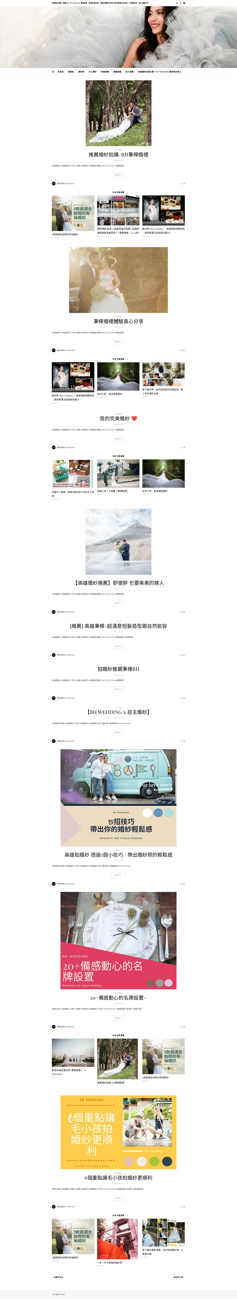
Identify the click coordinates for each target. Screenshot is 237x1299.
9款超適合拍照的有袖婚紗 (65, 234)
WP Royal (61, 1294)
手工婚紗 (93, 71)
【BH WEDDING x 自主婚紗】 (118, 712)
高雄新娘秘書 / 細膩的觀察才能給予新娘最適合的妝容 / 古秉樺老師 (113, 3)
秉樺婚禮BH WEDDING (66, 183)
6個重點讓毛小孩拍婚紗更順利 (118, 1177)
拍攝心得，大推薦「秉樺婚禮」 (113, 491)
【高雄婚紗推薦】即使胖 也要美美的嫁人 (118, 582)
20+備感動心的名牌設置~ (118, 997)
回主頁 (61, 71)
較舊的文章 (58, 1277)
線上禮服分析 (144, 3)
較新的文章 (179, 1277)
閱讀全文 (118, 175)
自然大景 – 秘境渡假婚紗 (109, 393)
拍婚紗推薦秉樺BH (119, 668)
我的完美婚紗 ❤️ (118, 418)
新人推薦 (130, 71)
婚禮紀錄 (117, 71)
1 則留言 (181, 350)
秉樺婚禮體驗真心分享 (119, 321)
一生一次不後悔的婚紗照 (109, 1262)
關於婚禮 (118, 150)
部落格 (71, 71)
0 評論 (182, 183)
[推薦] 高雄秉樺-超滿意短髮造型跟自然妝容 (118, 626)
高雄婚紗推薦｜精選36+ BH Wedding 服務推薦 (69, 3)
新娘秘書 (105, 71)
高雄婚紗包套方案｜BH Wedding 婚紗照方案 (158, 71)
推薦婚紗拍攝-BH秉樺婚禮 (118, 154)
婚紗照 (81, 71)
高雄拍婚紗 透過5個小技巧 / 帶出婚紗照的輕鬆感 (119, 854)
